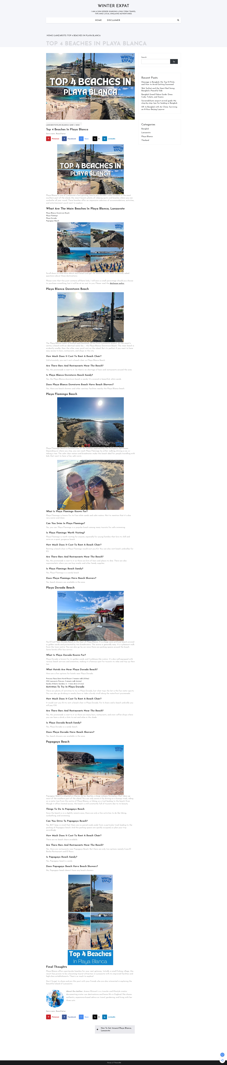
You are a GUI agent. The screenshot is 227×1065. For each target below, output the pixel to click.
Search (143, 57)
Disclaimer (113, 20)
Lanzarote (51, 125)
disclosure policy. (117, 283)
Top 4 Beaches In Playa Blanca (67, 129)
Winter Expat (113, 6)
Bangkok (145, 129)
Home (98, 20)
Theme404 (117, 1062)
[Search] (178, 20)
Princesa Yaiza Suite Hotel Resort (59, 679)
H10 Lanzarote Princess (55, 681)
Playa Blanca (62, 125)
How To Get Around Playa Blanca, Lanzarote (116, 1029)
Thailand (145, 140)
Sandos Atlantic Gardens (55, 684)
